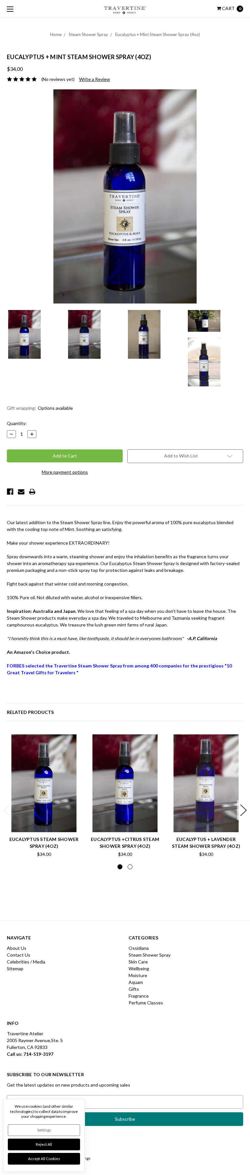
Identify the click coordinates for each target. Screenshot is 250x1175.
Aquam (136, 982)
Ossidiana (139, 948)
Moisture (138, 975)
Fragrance (139, 996)
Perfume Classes (146, 1002)
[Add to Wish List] (74, 741)
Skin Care (138, 961)
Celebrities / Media (26, 961)
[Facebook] (10, 491)
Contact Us (18, 955)
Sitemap (15, 968)
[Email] (21, 491)
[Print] (32, 491)
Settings (44, 1130)
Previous (6, 810)
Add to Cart (44, 817)
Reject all (44, 1144)
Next (243, 810)
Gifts (134, 989)
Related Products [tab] (30, 712)
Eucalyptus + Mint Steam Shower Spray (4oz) (157, 34)
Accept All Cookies (44, 1158)
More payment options (65, 472)
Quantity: (17, 423)
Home (56, 34)
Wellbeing (139, 968)
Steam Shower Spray (88, 34)
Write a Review (94, 79)
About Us (16, 948)
